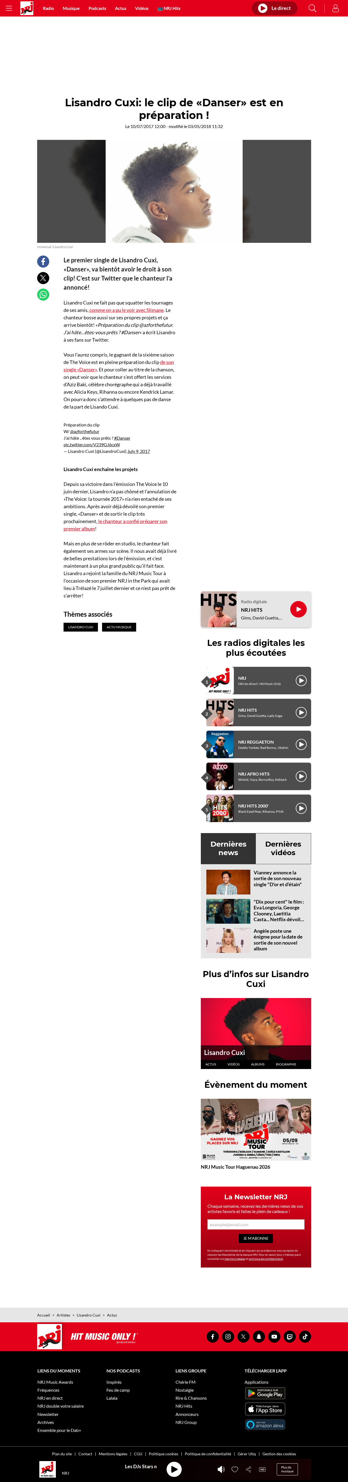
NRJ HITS (251, 610)
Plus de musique (287, 1469)
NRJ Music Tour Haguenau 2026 (235, 1167)
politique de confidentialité (266, 1258)
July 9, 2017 (138, 451)
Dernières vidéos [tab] (283, 848)
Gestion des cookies (279, 1453)
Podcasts (97, 8)
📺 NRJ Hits (168, 8)
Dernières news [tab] (228, 848)
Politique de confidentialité (208, 1453)
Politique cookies (163, 1453)
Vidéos (142, 8)
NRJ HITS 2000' (253, 805)
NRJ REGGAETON (256, 741)
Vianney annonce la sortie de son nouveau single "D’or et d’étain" (278, 878)
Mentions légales (113, 1453)
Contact (85, 1453)
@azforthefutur (84, 431)
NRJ (242, 678)
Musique (71, 8)
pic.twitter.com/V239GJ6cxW (92, 444)
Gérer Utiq (247, 1453)
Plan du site (62, 1453)
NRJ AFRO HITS (254, 773)
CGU (138, 1453)
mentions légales (235, 1258)
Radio (48, 8)
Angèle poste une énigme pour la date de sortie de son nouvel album (278, 940)
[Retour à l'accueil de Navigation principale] (26, 8)
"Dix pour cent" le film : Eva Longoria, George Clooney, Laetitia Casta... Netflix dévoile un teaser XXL (279, 913)
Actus (120, 8)
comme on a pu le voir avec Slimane (126, 310)
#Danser (122, 437)
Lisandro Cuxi (224, 1052)
